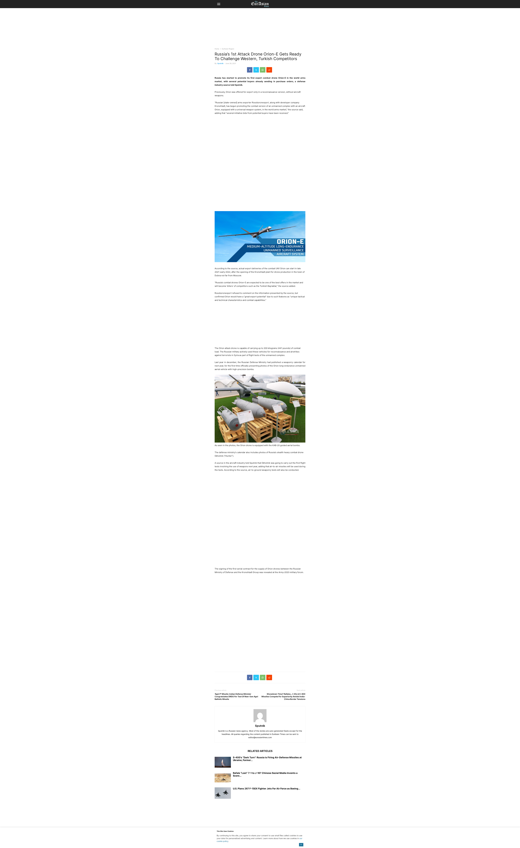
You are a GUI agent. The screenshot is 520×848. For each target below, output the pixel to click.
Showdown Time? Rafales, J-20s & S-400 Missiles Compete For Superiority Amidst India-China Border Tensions (283, 696)
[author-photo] (260, 722)
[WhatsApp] (262, 70)
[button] (219, 4)
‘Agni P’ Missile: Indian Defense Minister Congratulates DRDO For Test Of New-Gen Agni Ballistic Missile (236, 696)
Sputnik (220, 63)
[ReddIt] (269, 70)
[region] (260, 29)
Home (217, 49)
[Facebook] (249, 70)
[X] (256, 70)
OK (301, 844)
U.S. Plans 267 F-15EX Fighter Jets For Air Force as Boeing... (266, 788)
